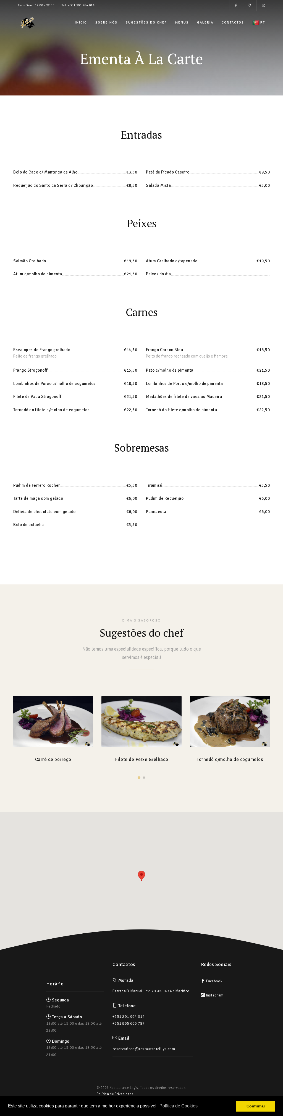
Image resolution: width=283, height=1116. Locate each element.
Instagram (214, 995)
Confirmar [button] (256, 1106)
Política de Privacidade (115, 1094)
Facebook (213, 981)
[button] (141, 876)
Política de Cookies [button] (178, 1106)
